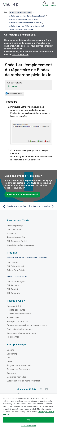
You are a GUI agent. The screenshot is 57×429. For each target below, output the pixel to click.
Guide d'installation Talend (21, 12)
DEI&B (9, 361)
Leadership (12, 354)
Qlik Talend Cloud (15, 266)
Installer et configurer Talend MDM (23, 19)
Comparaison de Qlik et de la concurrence (27, 325)
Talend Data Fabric (16, 270)
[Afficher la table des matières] (5, 12)
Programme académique (19, 365)
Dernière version (20, 54)
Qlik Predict (12, 289)
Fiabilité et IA (13, 317)
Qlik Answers (13, 285)
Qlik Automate (13, 293)
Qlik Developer (14, 229)
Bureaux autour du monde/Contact (23, 381)
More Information (28, 426)
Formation (11, 233)
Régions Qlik (13, 337)
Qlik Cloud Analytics (16, 281)
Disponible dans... (15, 93)
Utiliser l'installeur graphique (21, 29)
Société (10, 350)
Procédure (12, 86)
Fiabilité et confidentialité (19, 313)
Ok (28, 420)
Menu (53, 5)
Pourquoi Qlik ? (14, 306)
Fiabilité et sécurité (16, 310)
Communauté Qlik (26, 389)
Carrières (11, 373)
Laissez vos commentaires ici (22, 194)
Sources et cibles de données (21, 333)
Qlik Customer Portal (17, 241)
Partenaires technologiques (20, 329)
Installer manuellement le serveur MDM (25, 22)
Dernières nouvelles (16, 377)
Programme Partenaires (18, 369)
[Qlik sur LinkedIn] (46, 389)
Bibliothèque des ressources (20, 245)
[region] (28, 411)
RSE (9, 357)
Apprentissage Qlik (16, 237)
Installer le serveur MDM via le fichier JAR (26, 26)
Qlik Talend (12, 262)
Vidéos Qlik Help (15, 225)
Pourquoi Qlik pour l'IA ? (18, 321)
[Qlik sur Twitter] (41, 389)
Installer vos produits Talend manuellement (27, 16)
